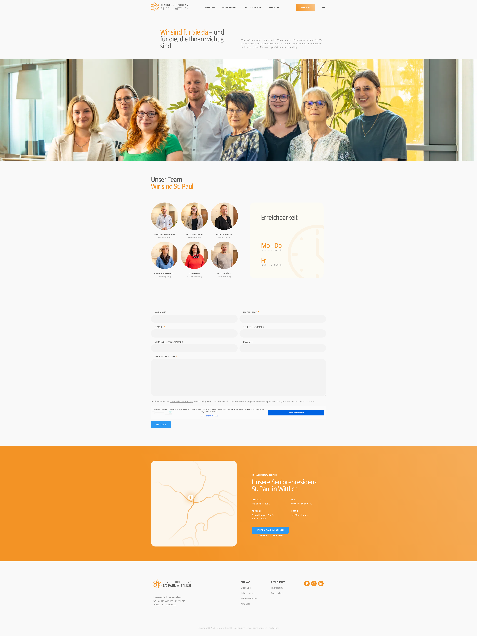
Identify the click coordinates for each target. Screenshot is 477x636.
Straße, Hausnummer (169, 341)
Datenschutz (277, 593)
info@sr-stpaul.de (300, 515)
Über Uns (210, 7)
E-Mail (159, 326)
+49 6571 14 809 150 (301, 503)
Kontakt (305, 7)
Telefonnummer (253, 326)
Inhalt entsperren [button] (296, 412)
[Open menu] (323, 7)
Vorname (160, 312)
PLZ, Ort (248, 341)
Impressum (277, 588)
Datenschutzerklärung (181, 401)
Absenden (161, 425)
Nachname (250, 312)
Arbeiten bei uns (252, 7)
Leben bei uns (229, 7)
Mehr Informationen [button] (209, 416)
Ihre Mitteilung (165, 356)
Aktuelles (274, 7)
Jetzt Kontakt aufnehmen (270, 530)
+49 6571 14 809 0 (261, 503)
